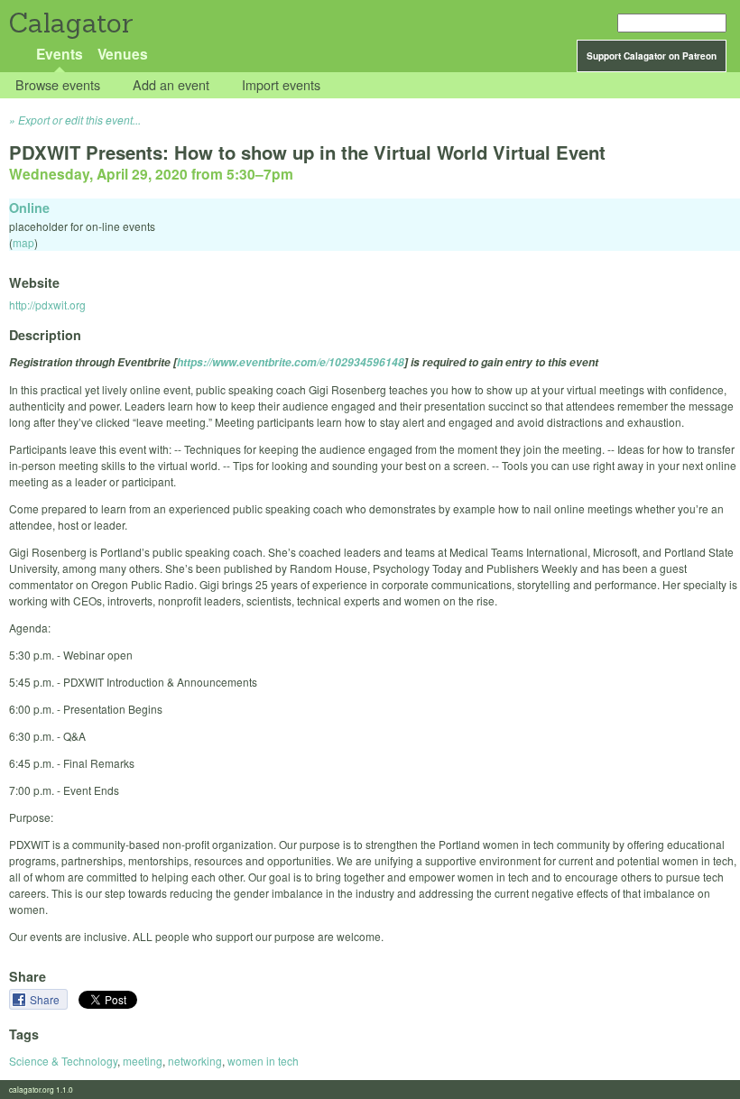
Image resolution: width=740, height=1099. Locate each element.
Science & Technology (63, 1060)
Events (59, 53)
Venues (122, 53)
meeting (142, 1060)
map (23, 242)
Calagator (70, 23)
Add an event (171, 85)
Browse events (57, 85)
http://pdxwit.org (47, 304)
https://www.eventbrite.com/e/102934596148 (290, 362)
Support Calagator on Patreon (652, 56)
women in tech (263, 1060)
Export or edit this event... (79, 119)
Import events (281, 85)
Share (46, 999)
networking (195, 1060)
